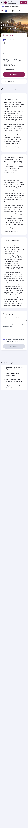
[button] (15, 412)
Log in (16, 10)
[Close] (1, 2)
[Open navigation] (25, 11)
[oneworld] (6, 10)
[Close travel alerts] (25, 6)
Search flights (14, 346)
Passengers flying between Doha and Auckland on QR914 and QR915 (14, 6)
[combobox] (14, 321)
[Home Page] (2, 89)
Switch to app (23, 2)
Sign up (21, 10)
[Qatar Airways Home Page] (2, 10)
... (5, 89)
